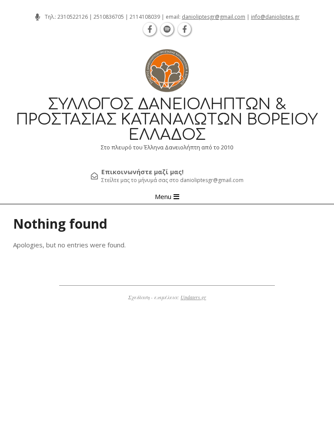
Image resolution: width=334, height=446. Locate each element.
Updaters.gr (193, 297)
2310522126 (72, 16)
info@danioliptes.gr (275, 16)
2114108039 (145, 16)
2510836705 (109, 16)
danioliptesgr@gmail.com (213, 16)
